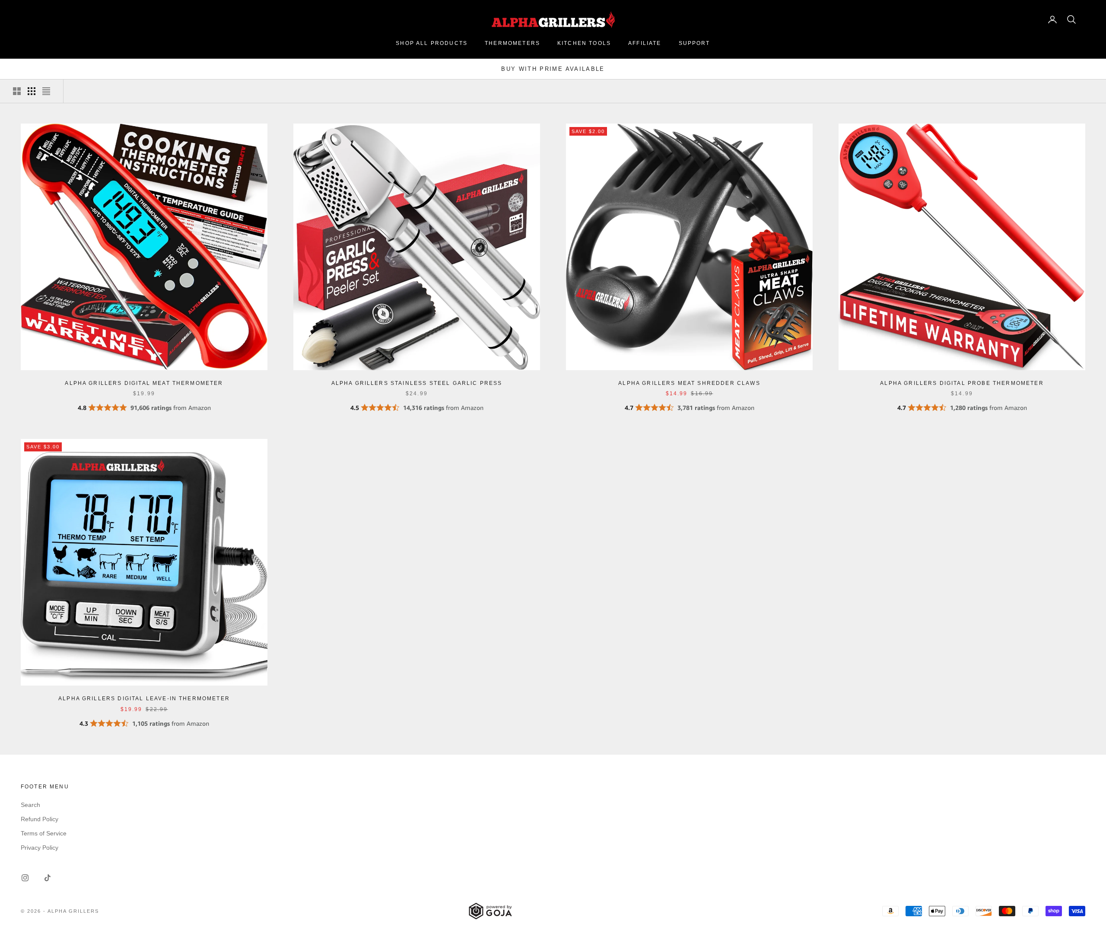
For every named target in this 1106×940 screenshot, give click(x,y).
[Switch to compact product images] (46, 91)
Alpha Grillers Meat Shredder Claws (689, 383)
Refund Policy (39, 819)
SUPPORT (694, 43)
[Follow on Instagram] (25, 877)
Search (30, 804)
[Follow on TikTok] (47, 877)
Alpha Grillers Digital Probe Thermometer (961, 383)
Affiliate (644, 43)
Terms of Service (44, 833)
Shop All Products (431, 43)
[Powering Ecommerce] (490, 911)
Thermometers (512, 43)
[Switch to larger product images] (17, 91)
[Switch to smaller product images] (31, 91)
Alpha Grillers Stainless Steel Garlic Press (416, 383)
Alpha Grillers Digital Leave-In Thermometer (144, 698)
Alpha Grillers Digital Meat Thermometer (144, 383)
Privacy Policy (39, 847)
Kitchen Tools (584, 43)
